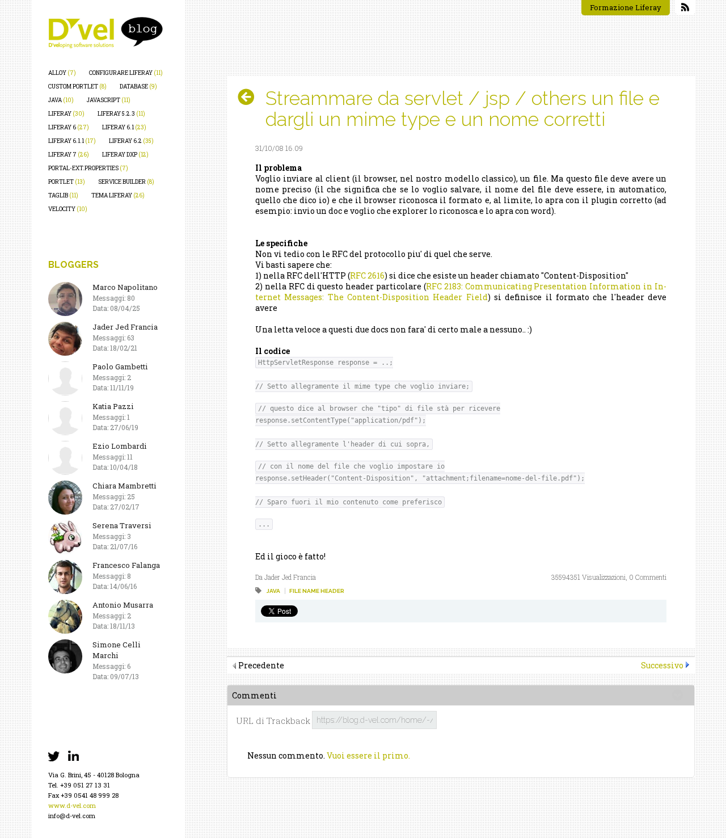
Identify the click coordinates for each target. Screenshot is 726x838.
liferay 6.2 (131, 141)
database (138, 86)
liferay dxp (125, 154)
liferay (66, 113)
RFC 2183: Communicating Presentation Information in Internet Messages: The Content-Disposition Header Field (460, 291)
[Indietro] (250, 97)
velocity (67, 209)
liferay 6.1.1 (72, 141)
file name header (316, 591)
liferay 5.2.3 (121, 113)
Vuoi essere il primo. (368, 755)
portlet (66, 182)
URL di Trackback (273, 720)
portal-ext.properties (88, 168)
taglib (63, 195)
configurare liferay (126, 73)
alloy (62, 73)
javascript (108, 100)
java (61, 100)
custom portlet (77, 86)
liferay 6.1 (124, 127)
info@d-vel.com (71, 815)
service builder (126, 182)
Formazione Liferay (625, 7)
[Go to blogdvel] (105, 32)
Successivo (662, 665)
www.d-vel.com (72, 805)
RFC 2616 (367, 275)
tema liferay (118, 195)
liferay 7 (68, 154)
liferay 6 (68, 127)
